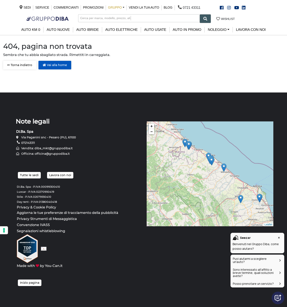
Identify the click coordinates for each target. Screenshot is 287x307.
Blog (168, 7)
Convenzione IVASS (33, 225)
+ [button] (151, 126)
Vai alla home (56, 65)
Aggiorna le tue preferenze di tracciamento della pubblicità (67, 213)
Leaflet (268, 224)
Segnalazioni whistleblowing (41, 231)
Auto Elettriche (121, 30)
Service (42, 7)
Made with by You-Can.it (40, 266)
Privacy (23, 207)
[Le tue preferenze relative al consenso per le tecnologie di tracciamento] (4, 230)
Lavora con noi (251, 30)
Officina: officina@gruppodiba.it (45, 154)
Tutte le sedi (29, 175)
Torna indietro (21, 65)
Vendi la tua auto (144, 7)
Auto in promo (187, 30)
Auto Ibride (87, 30)
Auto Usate (155, 30)
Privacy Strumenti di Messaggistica (47, 219)
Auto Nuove (58, 30)
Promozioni (93, 7)
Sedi (27, 7)
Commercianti (66, 7)
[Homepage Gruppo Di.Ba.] (47, 18)
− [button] (151, 131)
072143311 (27, 143)
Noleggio (217, 30)
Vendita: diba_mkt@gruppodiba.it (46, 148)
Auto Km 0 (30, 30)
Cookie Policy (44, 207)
